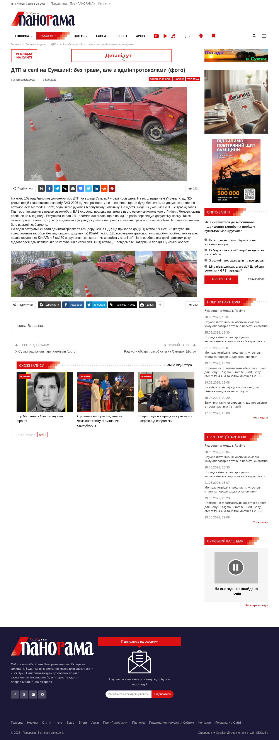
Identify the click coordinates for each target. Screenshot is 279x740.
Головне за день (160, 79)
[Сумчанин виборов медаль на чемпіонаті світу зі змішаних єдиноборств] (105, 392)
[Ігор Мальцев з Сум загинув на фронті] (45, 392)
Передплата (59, 3)
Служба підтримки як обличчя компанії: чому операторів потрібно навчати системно (236, 324)
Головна (22, 36)
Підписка (138, 722)
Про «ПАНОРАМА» (82, 3)
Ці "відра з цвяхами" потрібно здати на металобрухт (234, 252)
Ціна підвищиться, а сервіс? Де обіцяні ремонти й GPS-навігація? (234, 268)
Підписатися (162, 694)
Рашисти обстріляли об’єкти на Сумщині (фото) (160, 351)
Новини (47, 36)
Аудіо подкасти (174, 36)
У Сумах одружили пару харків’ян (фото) (46, 351)
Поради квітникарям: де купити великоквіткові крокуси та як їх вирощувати (234, 339)
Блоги (101, 36)
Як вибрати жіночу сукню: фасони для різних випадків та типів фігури (231, 389)
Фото (58, 722)
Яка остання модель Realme (224, 310)
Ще (185, 36)
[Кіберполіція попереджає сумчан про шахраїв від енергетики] (166, 392)
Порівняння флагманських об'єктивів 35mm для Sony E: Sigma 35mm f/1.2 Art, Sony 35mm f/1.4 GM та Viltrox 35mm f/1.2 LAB (235, 372)
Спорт (122, 36)
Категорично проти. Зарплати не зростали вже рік (230, 242)
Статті (46, 722)
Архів (140, 36)
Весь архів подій (256, 605)
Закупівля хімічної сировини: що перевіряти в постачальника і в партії (235, 404)
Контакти (104, 3)
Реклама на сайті (228, 722)
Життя (79, 36)
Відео (70, 722)
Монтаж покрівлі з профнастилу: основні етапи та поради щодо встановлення (233, 354)
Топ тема (193, 79)
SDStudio (262, 732)
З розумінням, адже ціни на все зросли (236, 260)
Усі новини (260, 418)
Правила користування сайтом (171, 722)
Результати (256, 279)
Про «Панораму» (115, 722)
